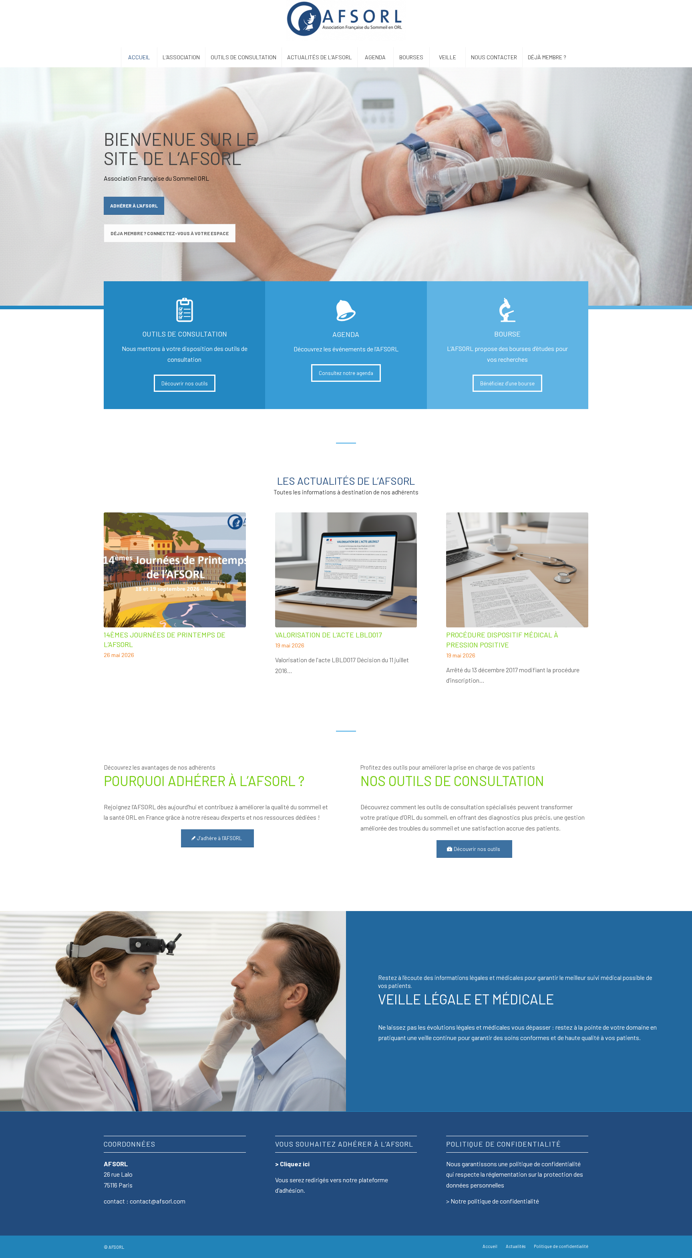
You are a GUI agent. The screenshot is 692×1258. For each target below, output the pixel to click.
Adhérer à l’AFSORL (134, 205)
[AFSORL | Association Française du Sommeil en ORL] (346, 23)
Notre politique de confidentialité (495, 1201)
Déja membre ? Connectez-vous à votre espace (170, 233)
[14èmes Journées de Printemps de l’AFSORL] (175, 569)
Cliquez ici (295, 1163)
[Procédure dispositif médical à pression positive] (517, 569)
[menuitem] (139, 57)
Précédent (116, 578)
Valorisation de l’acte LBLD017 (328, 634)
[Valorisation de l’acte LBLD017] (346, 569)
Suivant (576, 578)
